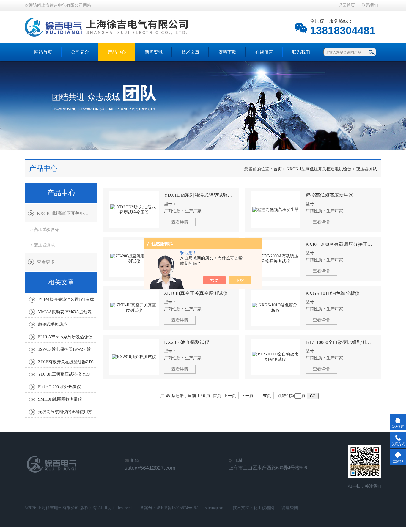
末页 (267, 396)
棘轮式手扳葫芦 (52, 324)
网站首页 (43, 52)
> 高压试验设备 (44, 229)
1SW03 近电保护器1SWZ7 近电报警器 (64, 351)
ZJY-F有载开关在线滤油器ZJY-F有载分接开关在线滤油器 (66, 363)
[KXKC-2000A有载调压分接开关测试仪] (276, 258)
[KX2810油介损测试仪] (134, 357)
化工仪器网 (264, 508)
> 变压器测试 (42, 245)
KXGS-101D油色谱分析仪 (333, 293)
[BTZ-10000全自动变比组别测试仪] (276, 357)
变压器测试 (366, 169)
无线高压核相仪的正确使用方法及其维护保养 (65, 413)
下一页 (247, 396)
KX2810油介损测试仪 (186, 342)
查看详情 (179, 222)
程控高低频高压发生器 (329, 195)
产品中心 (117, 52)
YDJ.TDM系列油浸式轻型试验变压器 (199, 195)
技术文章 (190, 52)
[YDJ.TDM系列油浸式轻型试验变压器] (134, 209)
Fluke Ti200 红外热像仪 (59, 387)
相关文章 (61, 282)
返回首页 (346, 5)
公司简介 (80, 52)
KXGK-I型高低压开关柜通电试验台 (319, 169)
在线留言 (264, 52)
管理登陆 (289, 508)
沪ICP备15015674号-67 (177, 508)
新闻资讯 (154, 52)
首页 (277, 169)
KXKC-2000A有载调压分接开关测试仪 (340, 244)
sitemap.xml (215, 508)
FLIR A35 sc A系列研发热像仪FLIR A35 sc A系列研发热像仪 (65, 338)
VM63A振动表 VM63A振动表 (65, 312)
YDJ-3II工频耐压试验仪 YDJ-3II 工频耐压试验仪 (64, 376)
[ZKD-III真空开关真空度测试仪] (134, 308)
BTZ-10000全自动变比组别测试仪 (340, 342)
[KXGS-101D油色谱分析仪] (276, 308)
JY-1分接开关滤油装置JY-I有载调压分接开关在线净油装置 (66, 301)
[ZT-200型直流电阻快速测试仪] (134, 258)
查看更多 (46, 262)
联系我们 (370, 5)
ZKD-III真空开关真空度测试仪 (196, 293)
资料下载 (227, 52)
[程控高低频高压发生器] (276, 209)
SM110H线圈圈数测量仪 (60, 399)
